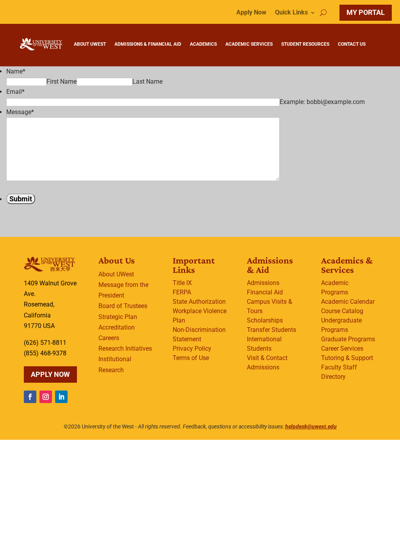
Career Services (342, 348)
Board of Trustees (122, 306)
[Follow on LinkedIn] (61, 397)
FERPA (182, 292)
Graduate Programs (348, 339)
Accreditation (116, 327)
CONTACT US (352, 44)
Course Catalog (342, 311)
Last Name (147, 81)
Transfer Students (271, 329)
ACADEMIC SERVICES (249, 44)
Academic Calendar (348, 301)
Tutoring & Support (347, 358)
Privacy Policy (192, 348)
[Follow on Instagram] (45, 397)
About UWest (116, 274)
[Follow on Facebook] (30, 397)
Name (15, 71)
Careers (108, 338)
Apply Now (251, 13)
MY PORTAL (365, 12)
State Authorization (199, 301)
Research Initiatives (125, 348)
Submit (20, 199)
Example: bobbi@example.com (322, 102)
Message (20, 112)
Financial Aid (265, 292)
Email (15, 91)
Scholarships (265, 320)
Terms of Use (191, 358)
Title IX (182, 283)
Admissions (263, 283)
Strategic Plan (117, 317)
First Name (61, 81)
